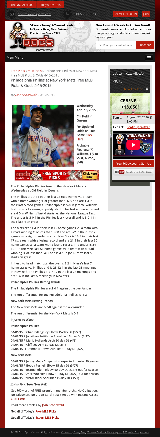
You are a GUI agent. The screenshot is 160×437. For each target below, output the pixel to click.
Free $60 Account (21, 5)
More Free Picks (133, 89)
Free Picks (18, 71)
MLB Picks (35, 71)
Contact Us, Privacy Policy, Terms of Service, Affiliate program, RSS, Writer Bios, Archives (105, 432)
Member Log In (126, 14)
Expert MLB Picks (47, 417)
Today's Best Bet (50, 5)
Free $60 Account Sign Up (133, 163)
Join (146, 14)
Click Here (18, 399)
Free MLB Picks (45, 411)
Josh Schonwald (26, 95)
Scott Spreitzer (138, 127)
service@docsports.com (34, 14)
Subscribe (145, 45)
